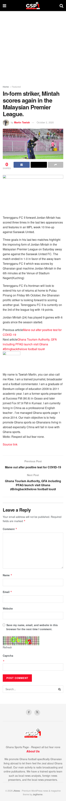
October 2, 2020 (45, 122)
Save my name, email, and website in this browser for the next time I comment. (32, 627)
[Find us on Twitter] (37, 713)
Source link (10, 444)
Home (6, 86)
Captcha (8, 655)
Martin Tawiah (22, 122)
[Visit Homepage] (33, 5)
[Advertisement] (33, 46)
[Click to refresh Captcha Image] (21, 640)
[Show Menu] (4, 5)
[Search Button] (61, 5)
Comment (10, 529)
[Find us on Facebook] (29, 712)
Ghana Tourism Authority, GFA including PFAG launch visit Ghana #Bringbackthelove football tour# (30, 344)
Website (8, 608)
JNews (16, 790)
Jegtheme (38, 794)
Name (7, 575)
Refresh (7, 647)
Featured (16, 86)
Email (7, 592)
